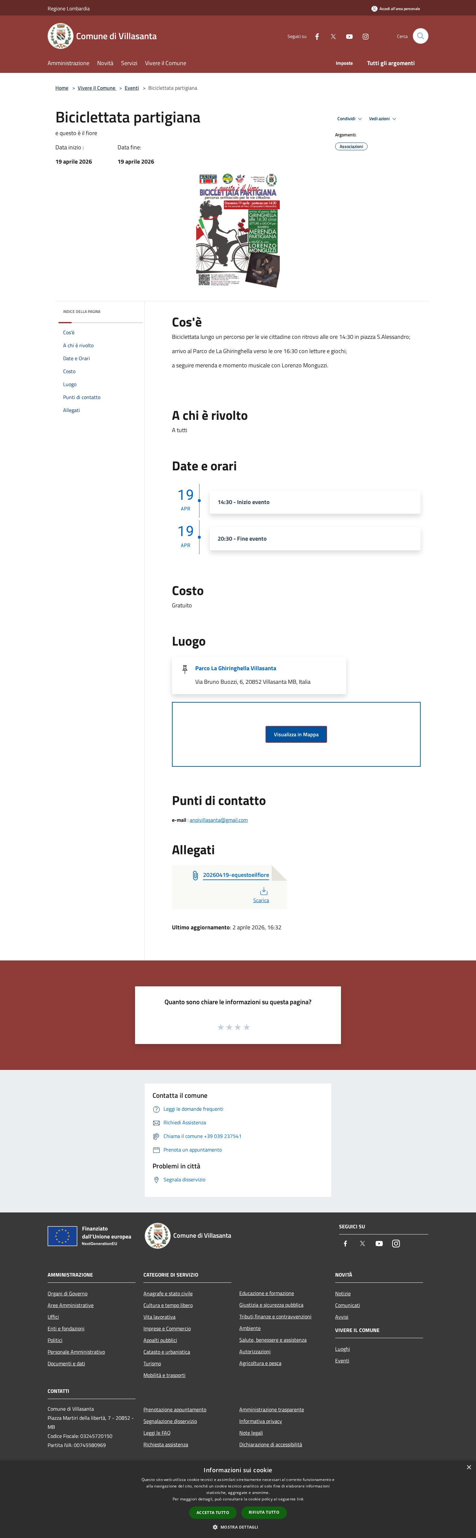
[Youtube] (346, 35)
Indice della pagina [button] (81, 311)
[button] (238, 1527)
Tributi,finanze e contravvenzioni (275, 1316)
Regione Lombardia (69, 8)
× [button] (468, 1467)
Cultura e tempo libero (168, 1305)
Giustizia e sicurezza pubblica (271, 1305)
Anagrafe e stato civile (168, 1293)
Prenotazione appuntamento (174, 1409)
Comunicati (347, 1305)
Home (61, 88)
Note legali (251, 1433)
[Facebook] (314, 35)
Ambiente (250, 1328)
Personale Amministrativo (76, 1352)
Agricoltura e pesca (260, 1363)
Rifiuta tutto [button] (264, 1512)
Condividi (346, 118)
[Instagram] (363, 35)
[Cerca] (420, 36)
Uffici (53, 1317)
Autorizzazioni (255, 1351)
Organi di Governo (67, 1293)
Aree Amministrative (71, 1305)
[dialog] (238, 1499)
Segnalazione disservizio (170, 1421)
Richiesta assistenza (165, 1444)
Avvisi (341, 1317)
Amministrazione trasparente (271, 1409)
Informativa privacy (260, 1421)
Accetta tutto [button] (213, 1512)
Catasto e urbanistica (166, 1352)
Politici (55, 1340)
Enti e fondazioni (66, 1328)
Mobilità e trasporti (164, 1375)
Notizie (343, 1293)
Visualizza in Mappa (296, 734)
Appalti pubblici (160, 1340)
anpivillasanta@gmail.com (219, 820)
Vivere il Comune (97, 88)
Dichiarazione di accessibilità (270, 1444)
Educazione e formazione (266, 1293)
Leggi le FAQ (157, 1433)
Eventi (132, 88)
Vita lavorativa (159, 1317)
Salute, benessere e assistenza (273, 1340)
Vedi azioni (380, 118)
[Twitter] (330, 35)
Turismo (152, 1363)
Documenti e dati (66, 1363)
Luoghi (342, 1349)
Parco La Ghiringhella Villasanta (235, 668)
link (300, 1499)
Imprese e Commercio (167, 1328)
